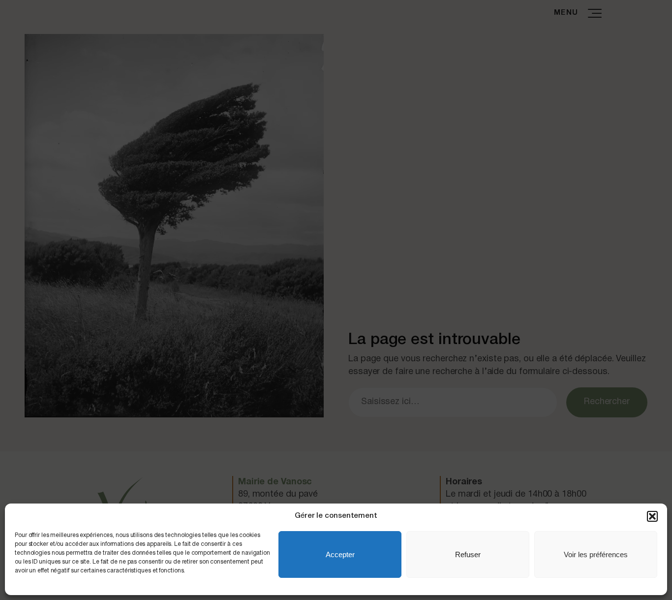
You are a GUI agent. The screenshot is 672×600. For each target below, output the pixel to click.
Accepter (340, 554)
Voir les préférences (596, 554)
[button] (652, 516)
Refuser (468, 554)
